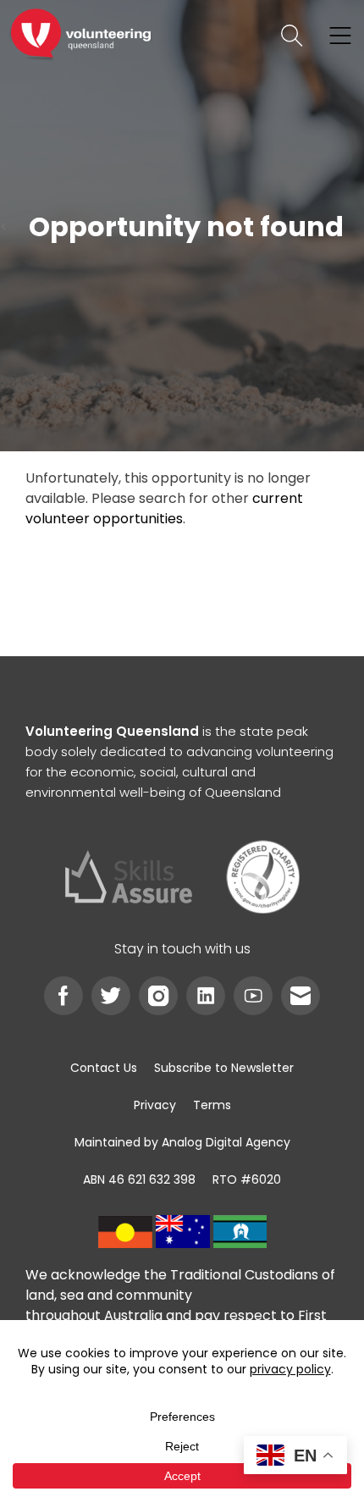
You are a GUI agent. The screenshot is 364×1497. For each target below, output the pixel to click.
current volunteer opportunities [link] (164, 508)
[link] (80, 35)
